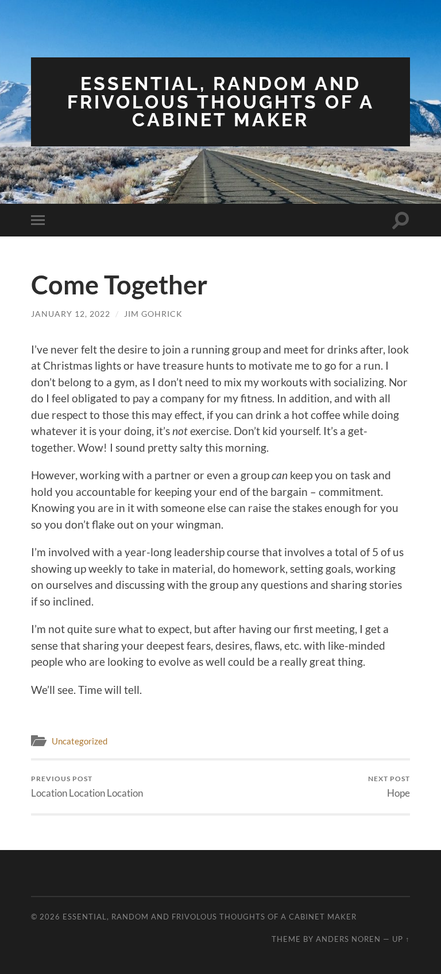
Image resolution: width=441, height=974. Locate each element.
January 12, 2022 (70, 314)
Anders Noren (348, 939)
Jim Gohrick (153, 314)
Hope (389, 786)
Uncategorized (79, 741)
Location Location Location (87, 786)
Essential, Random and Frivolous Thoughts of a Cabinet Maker (220, 101)
